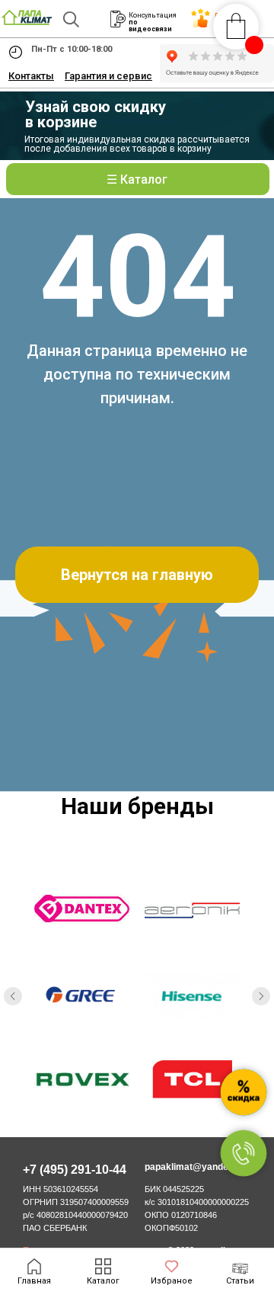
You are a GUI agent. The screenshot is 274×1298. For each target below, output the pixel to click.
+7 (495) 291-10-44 (74, 1169)
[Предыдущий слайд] (13, 996)
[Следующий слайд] (261, 996)
